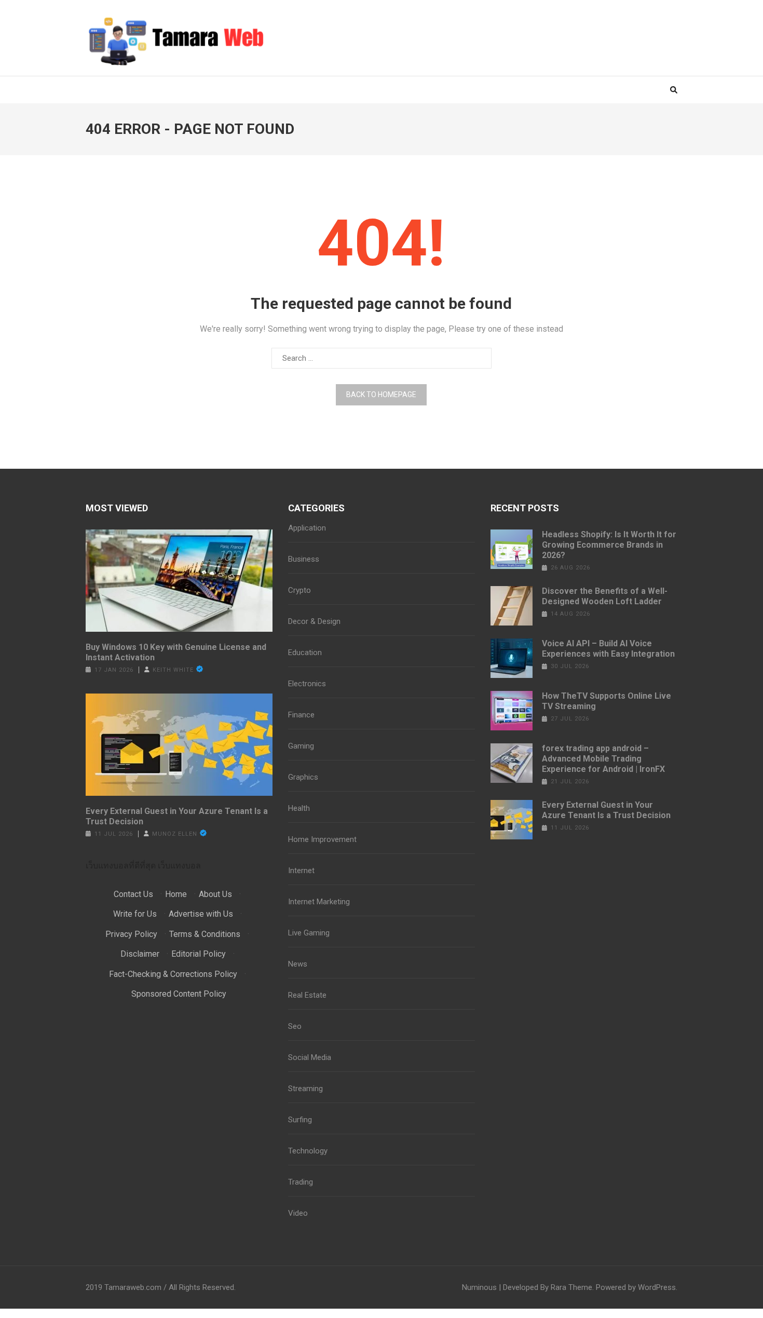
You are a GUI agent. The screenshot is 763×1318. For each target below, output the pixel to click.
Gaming (301, 746)
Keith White (173, 670)
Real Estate (307, 995)
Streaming (305, 1088)
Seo (295, 1026)
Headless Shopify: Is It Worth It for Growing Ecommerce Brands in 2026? (609, 544)
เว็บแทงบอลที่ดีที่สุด (121, 866)
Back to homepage (381, 394)
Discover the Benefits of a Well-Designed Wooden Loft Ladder (604, 596)
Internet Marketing (319, 901)
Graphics (303, 777)
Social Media (309, 1057)
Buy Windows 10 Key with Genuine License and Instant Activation (176, 652)
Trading (300, 1182)
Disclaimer (139, 954)
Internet (301, 870)
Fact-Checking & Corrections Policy (173, 974)
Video (298, 1213)
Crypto (299, 590)
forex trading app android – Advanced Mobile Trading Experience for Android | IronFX (603, 758)
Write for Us (135, 914)
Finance (301, 714)
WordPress (657, 1287)
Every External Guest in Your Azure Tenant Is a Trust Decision (177, 816)
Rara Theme (571, 1287)
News (297, 964)
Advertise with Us (201, 914)
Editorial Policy (198, 954)
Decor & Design (314, 621)
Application (307, 528)
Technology (308, 1151)
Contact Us (133, 894)
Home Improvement (322, 839)
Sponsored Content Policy (178, 994)
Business (303, 559)
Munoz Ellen (174, 834)
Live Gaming (309, 932)
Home (176, 894)
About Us (215, 894)
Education (305, 652)
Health (299, 808)
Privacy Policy (131, 934)
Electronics (307, 683)
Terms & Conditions (204, 934)
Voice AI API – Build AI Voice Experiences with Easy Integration (608, 648)
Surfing (300, 1119)
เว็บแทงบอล (179, 866)
